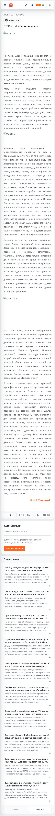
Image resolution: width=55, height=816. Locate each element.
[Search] (32, 5)
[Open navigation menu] (5, 5)
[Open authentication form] (49, 5)
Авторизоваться (14, 548)
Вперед (40, 809)
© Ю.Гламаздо (40, 500)
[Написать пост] (26, 5)
